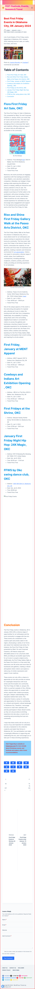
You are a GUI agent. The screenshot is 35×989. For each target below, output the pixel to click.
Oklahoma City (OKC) (21, 32)
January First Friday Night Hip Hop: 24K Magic (15, 440)
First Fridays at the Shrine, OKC (16, 88)
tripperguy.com (11, 746)
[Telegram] (13, 766)
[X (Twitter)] (13, 762)
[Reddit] (6, 766)
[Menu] (32, 8)
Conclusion (10, 96)
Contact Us (12, 967)
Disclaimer (21, 967)
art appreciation (19, 252)
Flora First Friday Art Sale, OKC (16, 75)
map (23, 159)
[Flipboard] (6, 771)
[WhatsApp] (26, 766)
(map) (24, 296)
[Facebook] (6, 762)
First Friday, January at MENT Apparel (19, 81)
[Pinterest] (19, 762)
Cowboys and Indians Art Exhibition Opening (17, 379)
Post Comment (8, 958)
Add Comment (6, 936)
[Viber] (19, 766)
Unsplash (25, 62)
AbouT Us (4, 967)
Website (4, 930)
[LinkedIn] (26, 762)
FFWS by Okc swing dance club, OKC (18, 94)
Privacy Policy (6, 970)
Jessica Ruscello (15, 62)
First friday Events (9, 32)
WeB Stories (16, 970)
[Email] (13, 771)
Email (4, 925)
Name (4, 919)
